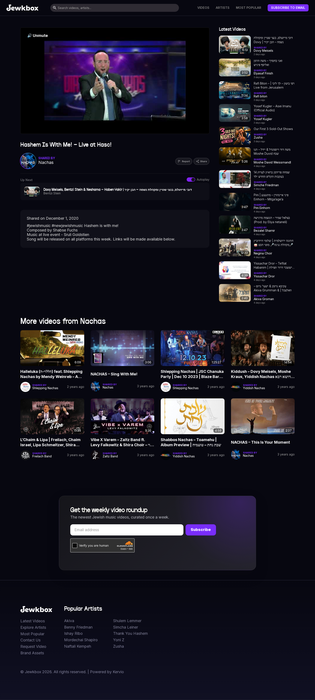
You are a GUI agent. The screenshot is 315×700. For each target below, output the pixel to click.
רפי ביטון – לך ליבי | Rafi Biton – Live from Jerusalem (274, 85)
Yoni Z (118, 640)
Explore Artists (33, 627)
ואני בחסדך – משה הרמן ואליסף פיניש (268, 63)
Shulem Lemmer (127, 621)
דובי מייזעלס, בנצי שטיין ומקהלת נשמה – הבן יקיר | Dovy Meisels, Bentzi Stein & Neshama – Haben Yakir (273, 40)
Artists (223, 7)
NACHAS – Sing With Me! (114, 374)
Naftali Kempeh (77, 646)
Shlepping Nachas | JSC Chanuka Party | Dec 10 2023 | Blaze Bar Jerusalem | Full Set (192, 374)
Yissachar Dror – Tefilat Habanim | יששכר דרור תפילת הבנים (273, 266)
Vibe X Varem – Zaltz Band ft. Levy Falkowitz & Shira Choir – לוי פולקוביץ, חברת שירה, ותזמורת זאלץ (121, 442)
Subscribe (201, 529)
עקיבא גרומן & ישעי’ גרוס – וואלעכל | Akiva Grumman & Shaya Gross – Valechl (273, 288)
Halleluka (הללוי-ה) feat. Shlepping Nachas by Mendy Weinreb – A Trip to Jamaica (51, 374)
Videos (203, 7)
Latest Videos (32, 621)
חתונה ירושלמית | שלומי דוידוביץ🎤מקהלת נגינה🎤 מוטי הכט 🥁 (273, 242)
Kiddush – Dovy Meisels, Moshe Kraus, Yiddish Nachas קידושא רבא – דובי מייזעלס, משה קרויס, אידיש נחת (262, 374)
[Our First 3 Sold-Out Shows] (235, 136)
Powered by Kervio (107, 672)
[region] (114, 80)
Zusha (118, 646)
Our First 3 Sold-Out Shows (273, 129)
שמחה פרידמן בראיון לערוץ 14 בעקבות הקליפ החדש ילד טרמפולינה (272, 174)
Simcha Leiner (125, 627)
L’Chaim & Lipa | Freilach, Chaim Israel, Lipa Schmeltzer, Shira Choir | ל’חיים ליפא (50, 442)
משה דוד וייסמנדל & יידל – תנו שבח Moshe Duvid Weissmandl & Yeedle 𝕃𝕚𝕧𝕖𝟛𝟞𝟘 (272, 152)
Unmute (37, 35)
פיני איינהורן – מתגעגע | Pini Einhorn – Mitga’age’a (271, 197)
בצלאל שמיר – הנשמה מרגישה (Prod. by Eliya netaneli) (272, 220)
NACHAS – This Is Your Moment (260, 442)
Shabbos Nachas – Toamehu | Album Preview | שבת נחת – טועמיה (191, 442)
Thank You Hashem (130, 633)
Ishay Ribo (73, 633)
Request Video (33, 646)
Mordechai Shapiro (81, 640)
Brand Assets (32, 653)
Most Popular (248, 7)
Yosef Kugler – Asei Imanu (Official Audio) (272, 108)
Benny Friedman (78, 627)
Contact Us (30, 640)
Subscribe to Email (288, 7)
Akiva (69, 621)
